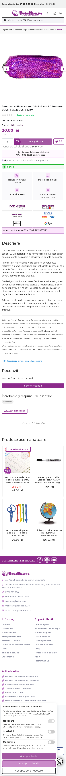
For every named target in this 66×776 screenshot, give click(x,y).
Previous (6, 68)
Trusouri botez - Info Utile (18, 688)
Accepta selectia (29, 763)
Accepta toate (29, 756)
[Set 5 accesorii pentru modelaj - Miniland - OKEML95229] (17, 513)
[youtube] (54, 560)
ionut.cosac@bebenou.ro (18, 610)
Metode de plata (43, 632)
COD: (4, 120)
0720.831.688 (11, 592)
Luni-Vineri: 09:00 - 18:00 (17, 596)
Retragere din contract (46, 653)
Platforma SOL (42, 661)
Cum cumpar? (42, 624)
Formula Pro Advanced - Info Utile (22, 680)
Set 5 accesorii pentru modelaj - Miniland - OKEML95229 (17, 533)
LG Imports (16, 125)
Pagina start (7, 30)
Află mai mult (20, 715)
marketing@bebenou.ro (17, 605)
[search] (5, 20)
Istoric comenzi (42, 637)
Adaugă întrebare (14, 411)
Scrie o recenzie (25, 115)
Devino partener (43, 641)
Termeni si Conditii (11, 641)
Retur (4, 649)
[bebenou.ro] (27, 12)
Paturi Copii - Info (14, 692)
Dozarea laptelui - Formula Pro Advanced (26, 700)
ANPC (38, 657)
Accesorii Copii (21, 30)
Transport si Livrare (11, 637)
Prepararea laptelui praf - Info (20, 696)
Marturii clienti (9, 632)
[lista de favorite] (49, 13)
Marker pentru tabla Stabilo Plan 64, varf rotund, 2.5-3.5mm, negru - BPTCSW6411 (48, 480)
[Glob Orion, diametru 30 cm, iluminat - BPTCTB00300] (48, 513)
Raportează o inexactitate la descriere (24, 361)
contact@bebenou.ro (16, 601)
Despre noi (7, 628)
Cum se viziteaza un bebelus (19, 684)
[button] (5, 13)
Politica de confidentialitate (16, 645)
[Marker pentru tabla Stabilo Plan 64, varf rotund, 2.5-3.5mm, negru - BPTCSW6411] (48, 460)
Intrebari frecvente (44, 645)
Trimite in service (10, 653)
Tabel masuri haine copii (47, 628)
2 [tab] (48, 101)
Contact (6, 624)
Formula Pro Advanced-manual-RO (22, 676)
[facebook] (39, 560)
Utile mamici (8, 657)
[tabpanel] (33, 67)
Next (63, 68)
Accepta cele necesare (29, 770)
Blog (37, 649)
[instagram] (47, 560)
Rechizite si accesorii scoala (41, 30)
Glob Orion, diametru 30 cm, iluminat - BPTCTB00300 (49, 533)
